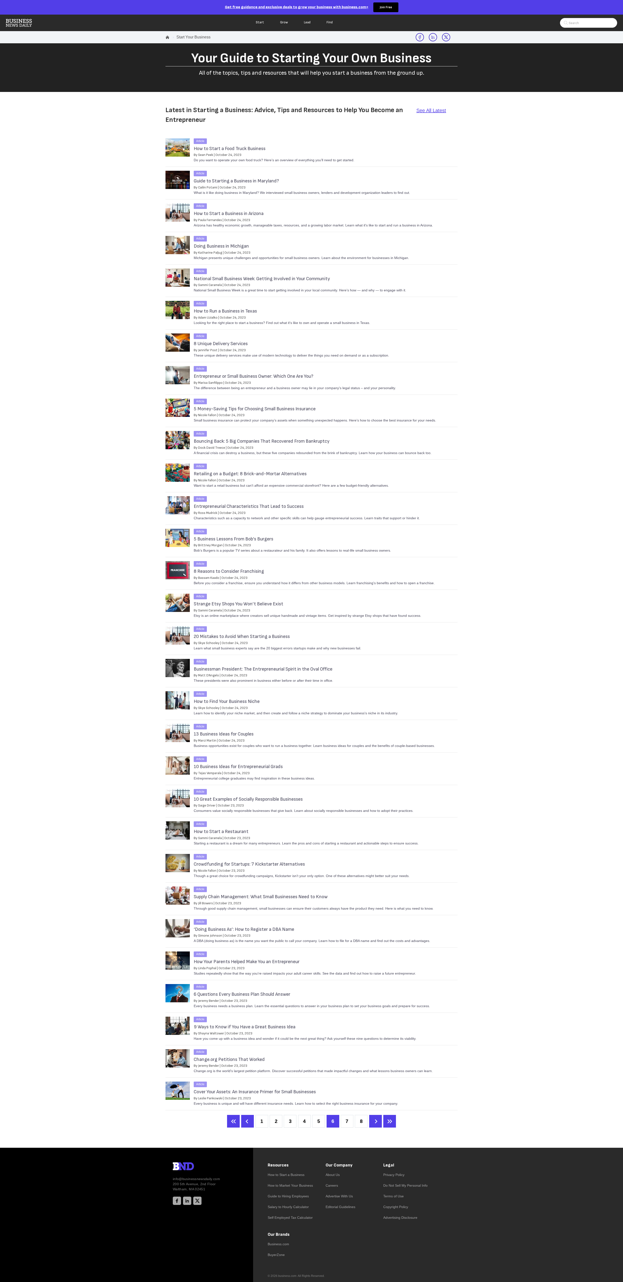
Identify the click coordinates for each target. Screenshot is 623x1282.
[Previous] (247, 1121)
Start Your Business (193, 37)
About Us (333, 1175)
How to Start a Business (286, 1175)
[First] (233, 1121)
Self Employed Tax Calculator (290, 1217)
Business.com (278, 1244)
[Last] (389, 1121)
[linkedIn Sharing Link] (433, 37)
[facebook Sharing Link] (420, 37)
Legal (388, 1165)
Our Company (339, 1165)
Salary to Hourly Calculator (288, 1207)
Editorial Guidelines (340, 1207)
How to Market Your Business (290, 1185)
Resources (278, 1165)
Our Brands (279, 1234)
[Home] (23, 23)
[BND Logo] (193, 1167)
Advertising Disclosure (400, 1217)
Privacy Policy (393, 1175)
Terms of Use (393, 1196)
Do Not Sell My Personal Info (405, 1185)
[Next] (375, 1121)
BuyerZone (276, 1255)
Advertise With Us (339, 1196)
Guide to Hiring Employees (288, 1196)
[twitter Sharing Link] (446, 37)
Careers (332, 1185)
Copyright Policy (395, 1207)
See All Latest (431, 110)
